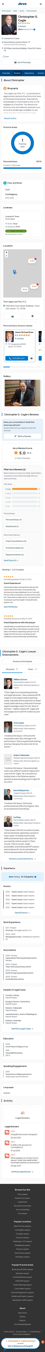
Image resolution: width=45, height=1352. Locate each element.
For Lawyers (22, 1213)
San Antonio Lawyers (22, 1253)
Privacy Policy (21, 1332)
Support (22, 1320)
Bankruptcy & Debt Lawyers (22, 1269)
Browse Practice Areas (22, 1206)
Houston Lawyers (22, 1237)
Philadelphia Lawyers (22, 1245)
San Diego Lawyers (22, 1257)
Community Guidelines (21, 1334)
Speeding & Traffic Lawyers (22, 1300)
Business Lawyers (22, 1273)
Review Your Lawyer (22, 1198)
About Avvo (22, 1313)
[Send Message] (12, 316)
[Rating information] (34, 29)
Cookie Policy (34, 1332)
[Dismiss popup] (42, 1342)
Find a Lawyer (23, 1194)
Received (11, 669)
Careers (23, 1316)
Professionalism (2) (15, 548)
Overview (6, 73)
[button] (14, 272)
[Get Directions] (32, 316)
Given (32, 669)
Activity (41, 73)
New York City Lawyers (22, 1226)
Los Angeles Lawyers (22, 1230)
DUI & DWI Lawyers (22, 1281)
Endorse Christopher (22, 661)
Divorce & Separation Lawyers (22, 1292)
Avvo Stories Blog (22, 1209)
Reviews (17, 73)
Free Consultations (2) (16, 541)
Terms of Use (9, 1332)
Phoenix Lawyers (22, 1249)
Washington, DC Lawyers (22, 1241)
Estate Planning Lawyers (23, 1285)
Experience (29, 73)
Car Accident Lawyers (22, 1288)
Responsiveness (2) (15, 554)
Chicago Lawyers (22, 1234)
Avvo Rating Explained (22, 1324)
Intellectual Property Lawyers (22, 1296)
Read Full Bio (10, 118)
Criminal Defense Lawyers (22, 1277)
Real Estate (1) (12, 526)
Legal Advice (22, 1202)
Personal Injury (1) (14, 519)
